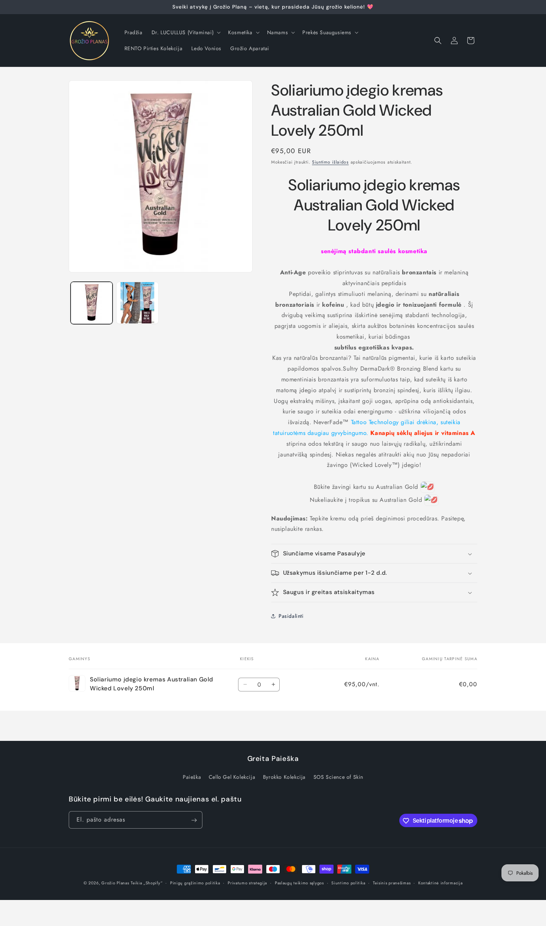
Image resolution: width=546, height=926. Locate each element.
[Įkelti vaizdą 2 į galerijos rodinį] (137, 303)
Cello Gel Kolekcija (232, 777)
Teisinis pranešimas (391, 882)
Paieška (192, 777)
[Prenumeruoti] (194, 820)
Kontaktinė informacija (440, 882)
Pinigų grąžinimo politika (195, 882)
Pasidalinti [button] (291, 616)
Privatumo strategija (247, 882)
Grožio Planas (115, 883)
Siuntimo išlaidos (330, 162)
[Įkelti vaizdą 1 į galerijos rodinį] (92, 303)
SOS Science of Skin (338, 777)
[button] (185, 32)
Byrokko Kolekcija (284, 777)
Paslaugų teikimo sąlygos (299, 882)
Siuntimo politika (348, 882)
